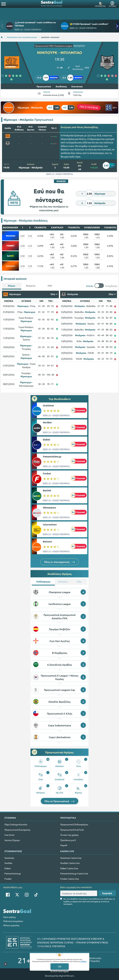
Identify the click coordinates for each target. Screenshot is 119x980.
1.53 (30, 245)
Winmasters (49, 507)
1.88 (97, 266)
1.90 (52, 246)
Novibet (47, 422)
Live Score (9, 834)
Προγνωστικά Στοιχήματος (17, 829)
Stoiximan (48, 405)
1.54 (30, 266)
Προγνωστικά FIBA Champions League (53, 45)
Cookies (83, 961)
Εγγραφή (107, 893)
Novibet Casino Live (70, 863)
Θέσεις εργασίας (11, 925)
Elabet (46, 439)
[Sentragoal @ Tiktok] (36, 894)
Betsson (47, 541)
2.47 (22, 235)
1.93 (97, 236)
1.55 (30, 235)
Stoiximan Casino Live (71, 857)
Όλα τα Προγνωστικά (57, 801)
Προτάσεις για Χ (68, 840)
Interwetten (50, 524)
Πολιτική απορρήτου (13, 921)
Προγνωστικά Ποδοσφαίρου (74, 824)
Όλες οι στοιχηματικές (57, 562)
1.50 (30, 255)
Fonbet (47, 473)
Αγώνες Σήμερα (12, 840)
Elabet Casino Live (69, 868)
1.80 (52, 256)
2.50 (22, 245)
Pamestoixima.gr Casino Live (74, 873)
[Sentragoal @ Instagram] (26, 894)
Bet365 (47, 490)
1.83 (85, 256)
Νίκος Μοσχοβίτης (87, 127)
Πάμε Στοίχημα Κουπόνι (15, 824)
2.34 (22, 266)
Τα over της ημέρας (69, 834)
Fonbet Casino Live (69, 878)
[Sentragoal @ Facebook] (7, 894)
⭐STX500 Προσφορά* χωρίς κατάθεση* (89, 24)
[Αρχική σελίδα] (2, 37)
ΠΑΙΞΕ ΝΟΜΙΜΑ (89, 107)
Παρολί (63, 845)
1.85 (62, 236)
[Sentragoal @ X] (17, 894)
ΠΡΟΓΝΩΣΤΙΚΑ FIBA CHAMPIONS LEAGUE (22, 37)
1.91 (52, 236)
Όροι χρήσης (9, 917)
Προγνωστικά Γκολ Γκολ (72, 829)
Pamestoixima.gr (52, 456)
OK (59, 966)
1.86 (62, 256)
